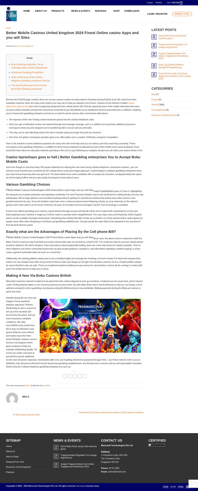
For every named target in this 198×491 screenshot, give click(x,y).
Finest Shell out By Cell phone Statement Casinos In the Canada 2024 (175, 76)
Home (9, 446)
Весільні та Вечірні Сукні (164, 115)
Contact (150, 3)
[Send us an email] (188, 3)
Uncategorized (159, 110)
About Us (10, 451)
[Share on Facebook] (65, 376)
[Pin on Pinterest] (79, 376)
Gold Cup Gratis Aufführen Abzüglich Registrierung (171, 66)
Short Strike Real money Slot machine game (172, 37)
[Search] (27, 17)
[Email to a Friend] (75, 376)
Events (155, 99)
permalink (46, 386)
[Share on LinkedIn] (84, 376)
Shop (116, 11)
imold (30, 46)
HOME (26, 11)
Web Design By (87, 486)
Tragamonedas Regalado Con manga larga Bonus (173, 45)
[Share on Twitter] (70, 376)
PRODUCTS (58, 11)
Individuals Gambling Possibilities (27, 72)
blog (154, 94)
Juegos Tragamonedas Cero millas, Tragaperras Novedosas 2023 (173, 56)
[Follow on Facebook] (185, 3)
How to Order (12, 456)
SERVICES (100, 11)
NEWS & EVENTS (80, 11)
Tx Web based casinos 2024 (26, 415)
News (8, 28)
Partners (10, 472)
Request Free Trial (15, 462)
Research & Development (18, 467)
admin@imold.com (117, 472)
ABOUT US (41, 11)
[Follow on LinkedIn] (190, 3)
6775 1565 (114, 468)
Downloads (131, 11)
